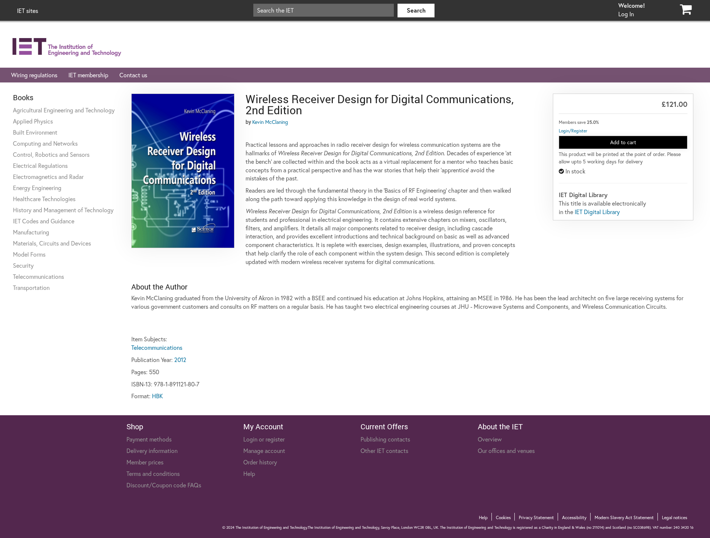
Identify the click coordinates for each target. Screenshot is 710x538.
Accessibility (574, 517)
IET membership (88, 75)
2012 (180, 359)
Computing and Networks (45, 143)
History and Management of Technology (63, 210)
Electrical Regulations (40, 165)
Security (23, 265)
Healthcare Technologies (44, 199)
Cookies (503, 517)
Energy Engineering (37, 188)
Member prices (144, 462)
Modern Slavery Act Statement (624, 517)
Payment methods (149, 439)
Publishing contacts (385, 439)
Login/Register (573, 130)
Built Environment (35, 132)
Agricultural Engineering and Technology (64, 110)
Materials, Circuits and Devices (52, 243)
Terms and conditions (153, 473)
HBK (157, 396)
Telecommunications (38, 276)
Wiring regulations (34, 75)
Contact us (133, 75)
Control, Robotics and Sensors (51, 154)
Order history (260, 462)
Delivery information (152, 450)
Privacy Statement (536, 517)
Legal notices (674, 517)
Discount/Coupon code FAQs (163, 485)
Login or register (264, 439)
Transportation (31, 287)
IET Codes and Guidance (43, 221)
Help (249, 473)
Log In (626, 14)
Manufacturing (31, 232)
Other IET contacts (384, 450)
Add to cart (623, 142)
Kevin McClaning (270, 121)
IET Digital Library (597, 212)
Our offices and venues (506, 450)
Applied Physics (33, 121)
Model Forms (29, 254)
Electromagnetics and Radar (48, 176)
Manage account (264, 450)
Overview (490, 439)
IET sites (27, 10)
